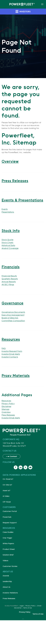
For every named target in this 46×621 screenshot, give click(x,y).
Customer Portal (10, 512)
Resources (11, 339)
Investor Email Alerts (11, 354)
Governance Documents (13, 312)
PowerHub (7, 517)
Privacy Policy (8, 403)
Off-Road (7, 502)
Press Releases (15, 181)
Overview (10, 161)
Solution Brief (8, 555)
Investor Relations (10, 593)
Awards (6, 576)
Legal (22, 606)
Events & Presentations (22, 200)
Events (5, 209)
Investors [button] (25, 11)
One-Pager (7, 538)
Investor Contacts (10, 357)
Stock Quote (7, 240)
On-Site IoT (7, 485)
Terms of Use (27, 608)
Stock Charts (7, 242)
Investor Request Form (12, 351)
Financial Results (9, 276)
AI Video (6, 496)
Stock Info (11, 231)
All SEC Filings (8, 284)
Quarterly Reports (10, 279)
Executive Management (13, 315)
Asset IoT (6, 491)
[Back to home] (22, 4)
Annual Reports (9, 282)
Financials (11, 267)
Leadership (7, 582)
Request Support (10, 523)
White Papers (8, 544)
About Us (6, 587)
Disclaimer (6, 406)
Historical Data (8, 245)
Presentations (8, 212)
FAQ (4, 348)
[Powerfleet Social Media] (16, 468)
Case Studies (8, 532)
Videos (5, 561)
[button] (42, 4)
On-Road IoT (8, 479)
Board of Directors (10, 318)
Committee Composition (13, 321)
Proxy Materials (16, 375)
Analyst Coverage (10, 248)
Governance (12, 303)
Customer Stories (10, 567)
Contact (13, 456)
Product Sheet (9, 550)
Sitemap (5, 409)
